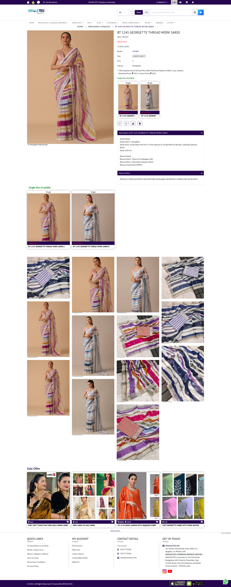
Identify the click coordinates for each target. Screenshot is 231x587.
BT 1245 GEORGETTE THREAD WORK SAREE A (46, 246)
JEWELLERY (77, 23)
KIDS (99, 23)
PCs (119, 61)
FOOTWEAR (112, 23)
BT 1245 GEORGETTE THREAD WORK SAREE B (91, 246)
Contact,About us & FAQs (37, 545)
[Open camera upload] (201, 12)
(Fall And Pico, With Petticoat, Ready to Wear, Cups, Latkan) (150, 71)
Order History (78, 554)
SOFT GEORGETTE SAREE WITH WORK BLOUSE (180, 525)
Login (174, 2)
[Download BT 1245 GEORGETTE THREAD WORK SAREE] (140, 123)
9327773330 (125, 549)
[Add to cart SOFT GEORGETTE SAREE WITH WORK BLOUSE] (185, 522)
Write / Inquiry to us (35, 550)
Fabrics (120, 66)
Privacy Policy (33, 566)
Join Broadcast (51, 2)
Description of (143, 133)
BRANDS (159, 23)
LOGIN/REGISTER (79, 558)
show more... (115, 531)
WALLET (75, 562)
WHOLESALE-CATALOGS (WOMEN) (52, 23)
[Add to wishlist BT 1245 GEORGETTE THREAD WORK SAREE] (119, 123)
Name (139, 12)
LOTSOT (170, 23)
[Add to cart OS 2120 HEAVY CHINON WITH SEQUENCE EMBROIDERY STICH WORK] (144, 522)
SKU (146, 12)
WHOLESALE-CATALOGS (99, 26)
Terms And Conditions (36, 562)
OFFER (148, 23)
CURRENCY (161, 2)
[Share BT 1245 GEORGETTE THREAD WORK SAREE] (126, 123)
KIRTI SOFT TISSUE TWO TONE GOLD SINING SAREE (48, 525)
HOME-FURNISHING (130, 23)
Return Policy (124, 173)
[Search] (195, 12)
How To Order (33, 558)
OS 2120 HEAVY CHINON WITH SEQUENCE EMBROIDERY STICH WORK (145, 525)
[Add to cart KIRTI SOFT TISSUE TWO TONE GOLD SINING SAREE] (51, 522)
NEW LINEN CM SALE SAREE (84, 525)
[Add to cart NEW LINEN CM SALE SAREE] (95, 522)
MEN (89, 23)
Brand (119, 51)
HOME (32, 22)
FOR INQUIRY (122, 546)
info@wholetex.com (128, 557)
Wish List (76, 550)
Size (119, 56)
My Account (77, 545)
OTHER (135, 51)
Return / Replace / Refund (37, 554)
